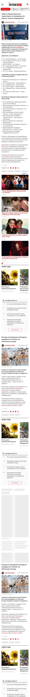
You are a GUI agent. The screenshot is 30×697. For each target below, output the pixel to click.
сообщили (19, 47)
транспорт (25, 171)
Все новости (15, 329)
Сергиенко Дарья (10, 22)
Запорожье (10, 171)
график (4, 171)
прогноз (17, 414)
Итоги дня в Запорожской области (9, 287)
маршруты (17, 171)
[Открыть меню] (2, 4)
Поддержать (5, 9)
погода (11, 414)
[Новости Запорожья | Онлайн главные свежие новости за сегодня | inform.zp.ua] (15, 4)
